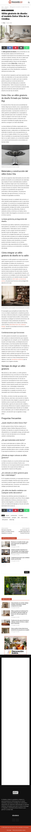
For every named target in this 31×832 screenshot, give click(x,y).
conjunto (7, 515)
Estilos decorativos (9, 10)
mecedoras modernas (17, 359)
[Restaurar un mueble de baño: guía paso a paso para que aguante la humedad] (6, 544)
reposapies (14, 517)
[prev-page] (2, 565)
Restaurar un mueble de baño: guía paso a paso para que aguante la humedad (19, 543)
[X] (17, 820)
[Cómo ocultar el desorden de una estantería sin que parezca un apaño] (6, 631)
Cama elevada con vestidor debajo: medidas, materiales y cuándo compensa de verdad (20, 604)
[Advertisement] (15, 721)
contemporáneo (14, 515)
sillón (19, 517)
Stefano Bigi (11, 519)
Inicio (3, 7)
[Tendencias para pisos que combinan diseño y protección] (6, 560)
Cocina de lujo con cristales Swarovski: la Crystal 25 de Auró (24, 531)
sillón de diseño (24, 517)
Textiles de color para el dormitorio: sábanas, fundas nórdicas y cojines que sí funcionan (20, 622)
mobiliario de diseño (6, 517)
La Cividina (21, 515)
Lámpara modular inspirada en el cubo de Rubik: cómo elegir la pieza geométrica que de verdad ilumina (19, 551)
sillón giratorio (5, 519)
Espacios (7, 7)
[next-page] (5, 565)
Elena (4, 22)
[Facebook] (13, 820)
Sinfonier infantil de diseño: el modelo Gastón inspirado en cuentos (8, 531)
